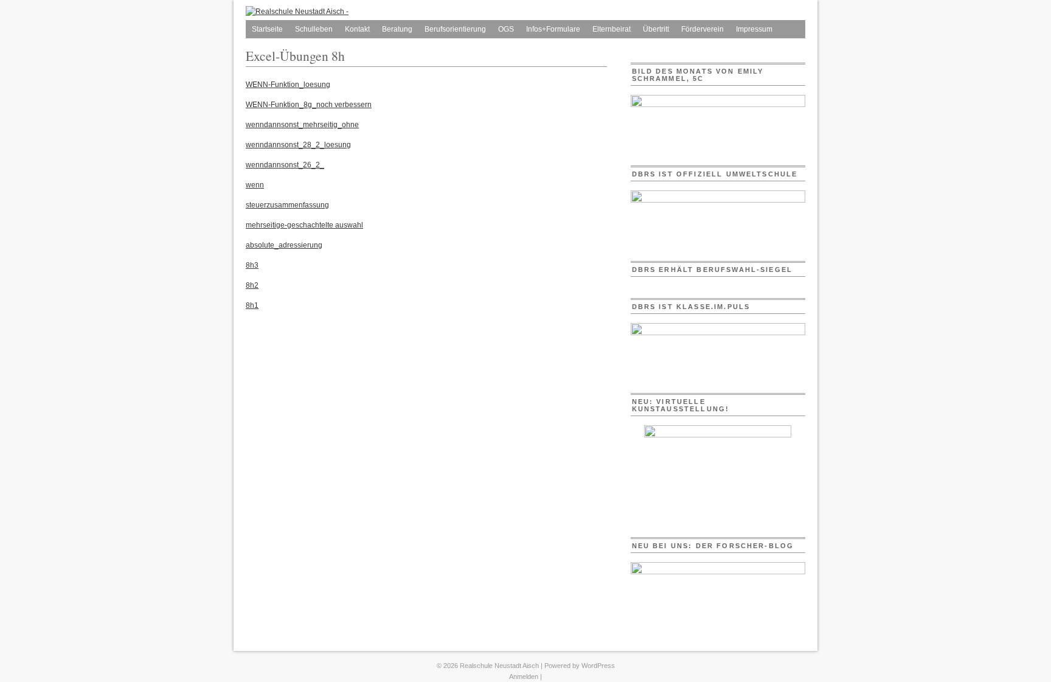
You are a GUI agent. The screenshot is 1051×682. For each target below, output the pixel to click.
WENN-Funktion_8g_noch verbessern (309, 104)
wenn (255, 185)
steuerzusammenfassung (287, 205)
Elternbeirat (611, 29)
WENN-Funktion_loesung (288, 84)
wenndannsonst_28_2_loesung (298, 145)
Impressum (754, 29)
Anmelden (523, 676)
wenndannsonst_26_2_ (285, 165)
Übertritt (656, 29)
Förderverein (702, 29)
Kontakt (357, 29)
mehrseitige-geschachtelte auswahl (304, 225)
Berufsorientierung (455, 29)
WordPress (598, 665)
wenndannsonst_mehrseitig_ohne (302, 124)
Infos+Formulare (553, 29)
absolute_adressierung (284, 245)
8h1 (252, 305)
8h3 (252, 265)
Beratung (397, 29)
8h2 (252, 285)
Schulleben (314, 29)
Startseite (267, 29)
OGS (506, 29)
